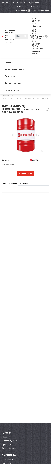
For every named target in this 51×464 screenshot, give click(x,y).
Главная (5, 96)
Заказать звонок (36, 52)
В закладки (9, 164)
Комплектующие (14, 69)
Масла (14, 96)
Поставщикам (12, 90)
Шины (8, 62)
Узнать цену (25, 173)
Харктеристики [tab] (10, 183)
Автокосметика (13, 83)
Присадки (10, 76)
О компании (7, 459)
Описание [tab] (24, 183)
